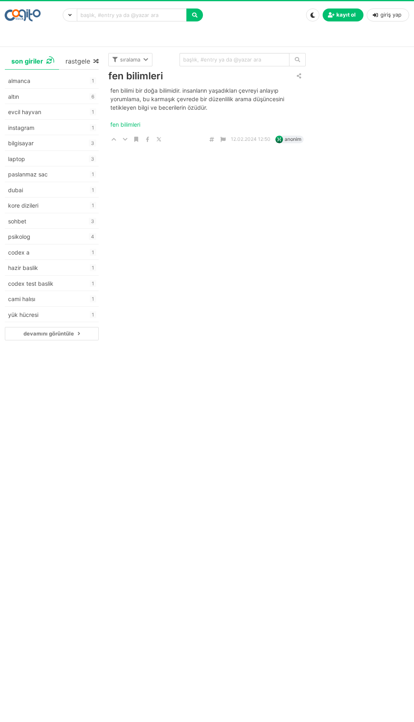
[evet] (297, 59)
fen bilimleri (135, 75)
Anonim (293, 139)
